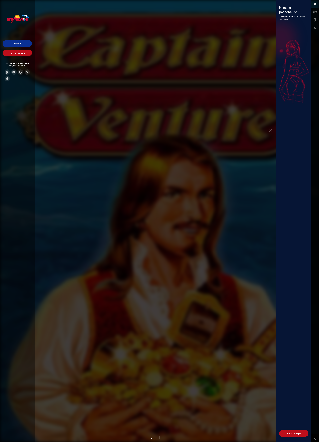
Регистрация (17, 52)
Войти (17, 43)
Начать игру (294, 433)
